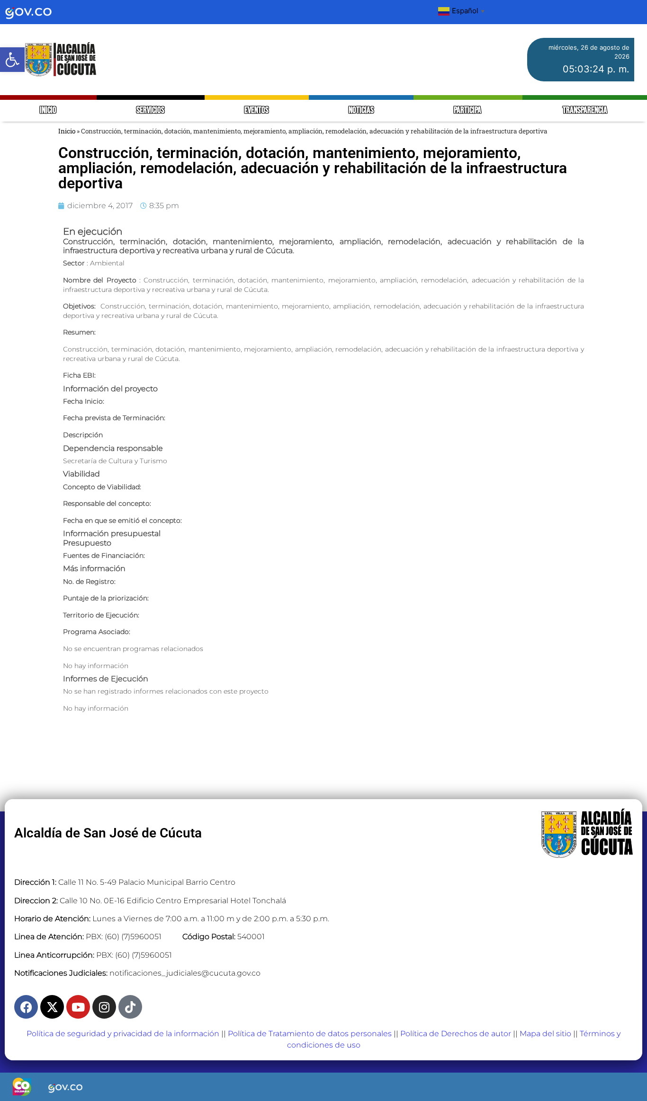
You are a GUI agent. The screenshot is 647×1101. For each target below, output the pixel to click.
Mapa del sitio (545, 1033)
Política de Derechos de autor (455, 1033)
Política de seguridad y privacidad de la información (123, 1033)
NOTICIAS (361, 110)
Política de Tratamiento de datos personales (310, 1033)
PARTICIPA (468, 110)
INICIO (48, 110)
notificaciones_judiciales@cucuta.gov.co (185, 973)
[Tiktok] (130, 1007)
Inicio (66, 131)
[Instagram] (104, 1007)
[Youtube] (78, 1007)
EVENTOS (256, 110)
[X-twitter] (52, 1007)
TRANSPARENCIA (585, 110)
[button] (12, 59)
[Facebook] (26, 1007)
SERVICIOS (150, 110)
